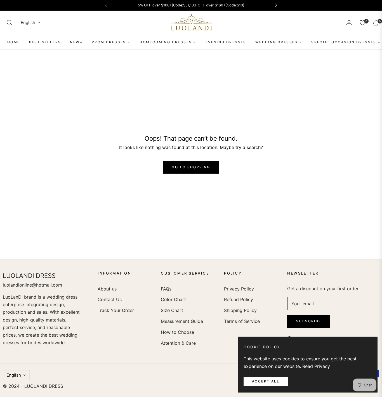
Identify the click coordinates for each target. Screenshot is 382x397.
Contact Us (110, 299)
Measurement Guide (182, 321)
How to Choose (177, 332)
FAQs (166, 289)
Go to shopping (191, 167)
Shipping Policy (240, 310)
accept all (265, 381)
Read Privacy (316, 366)
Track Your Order (116, 310)
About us (107, 289)
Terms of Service (242, 321)
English (28, 22)
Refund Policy (238, 299)
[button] (9, 22)
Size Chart (172, 310)
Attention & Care (178, 343)
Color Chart (173, 299)
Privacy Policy (239, 289)
